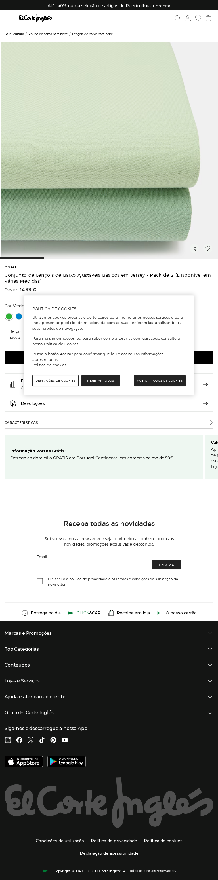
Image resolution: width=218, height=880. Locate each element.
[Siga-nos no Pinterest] (53, 740)
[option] (20, 334)
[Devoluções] (205, 403)
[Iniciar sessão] (188, 18)
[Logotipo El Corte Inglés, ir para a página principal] (35, 18)
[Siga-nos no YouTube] (64, 740)
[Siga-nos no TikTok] (42, 740)
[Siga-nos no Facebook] (19, 740)
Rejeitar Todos (100, 380)
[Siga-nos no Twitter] (30, 740)
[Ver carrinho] (208, 18)
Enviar (167, 565)
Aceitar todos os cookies (160, 380)
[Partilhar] (194, 248)
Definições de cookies (55, 380)
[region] (109, 345)
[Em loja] (205, 384)
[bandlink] (161, 6)
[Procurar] (178, 18)
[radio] (9, 316)
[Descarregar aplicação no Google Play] (66, 762)
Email (42, 556)
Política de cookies (49, 365)
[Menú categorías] (10, 18)
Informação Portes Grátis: (38, 451)
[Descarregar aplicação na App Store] (24, 762)
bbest (11, 267)
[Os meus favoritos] (198, 18)
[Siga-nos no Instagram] (8, 740)
